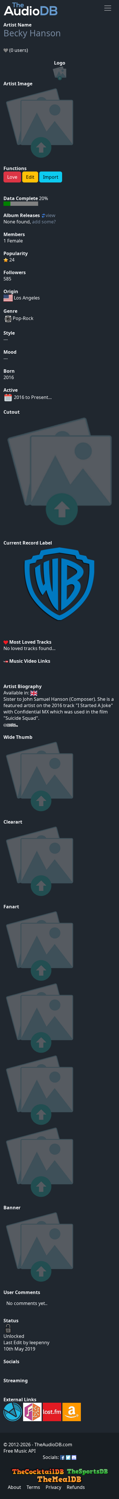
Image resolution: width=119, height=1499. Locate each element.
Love (12, 177)
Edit (30, 177)
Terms (33, 1487)
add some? (44, 222)
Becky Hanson (32, 33)
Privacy (53, 1487)
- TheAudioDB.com (51, 1444)
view (50, 215)
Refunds (76, 1487)
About (14, 1487)
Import (50, 177)
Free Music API (19, 1451)
